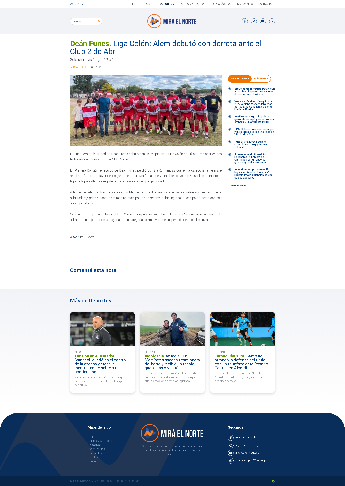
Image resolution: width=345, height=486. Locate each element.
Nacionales (245, 4)
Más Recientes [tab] (240, 78)
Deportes (167, 4)
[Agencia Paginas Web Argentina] (273, 481)
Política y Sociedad (193, 4)
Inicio (133, 4)
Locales (148, 4)
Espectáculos (222, 4)
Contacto (265, 4)
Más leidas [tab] (261, 78)
